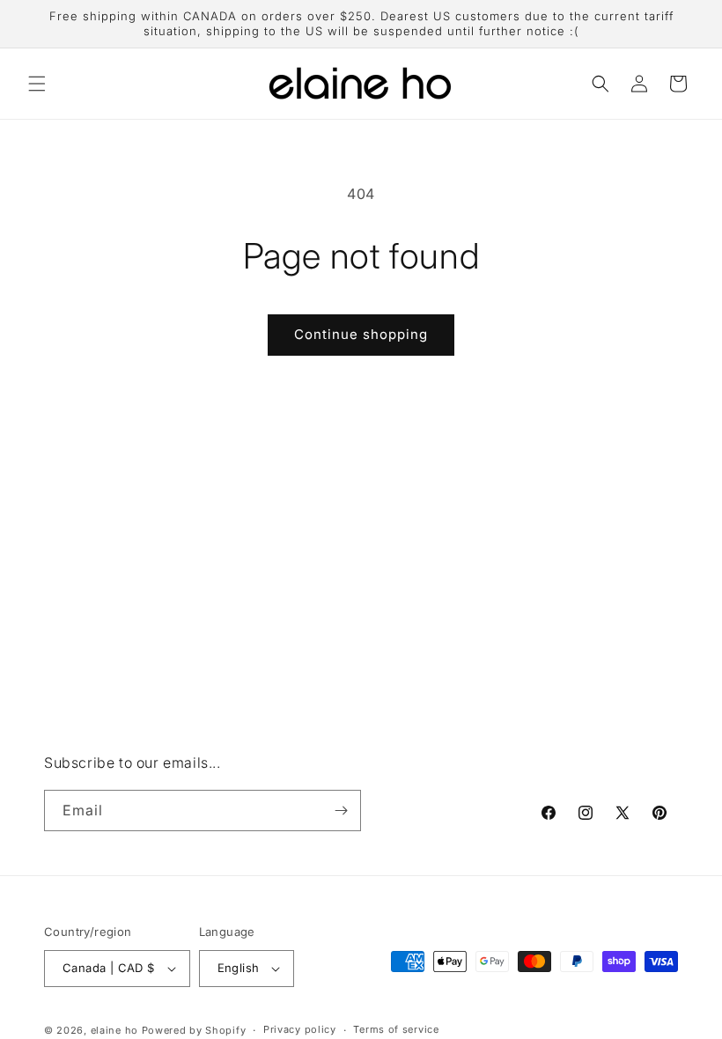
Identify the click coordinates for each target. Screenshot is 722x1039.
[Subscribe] (340, 810)
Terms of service (395, 1029)
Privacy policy (299, 1029)
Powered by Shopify (194, 1030)
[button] (37, 83)
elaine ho (114, 1030)
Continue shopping (361, 334)
